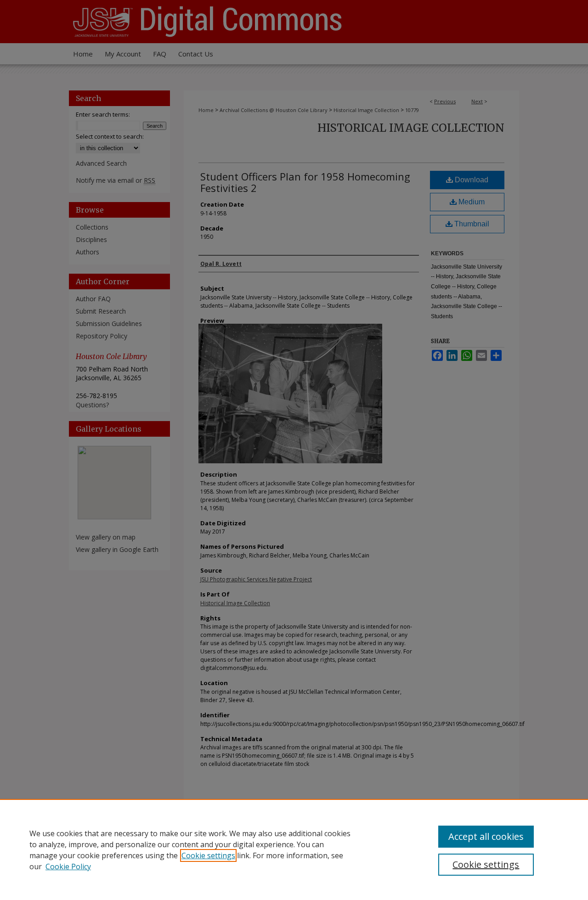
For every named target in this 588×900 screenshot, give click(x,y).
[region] (294, 849)
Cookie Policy (68, 866)
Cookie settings (208, 855)
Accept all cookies (486, 836)
